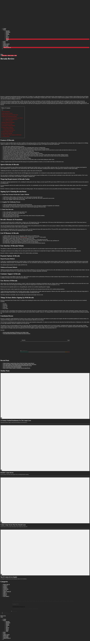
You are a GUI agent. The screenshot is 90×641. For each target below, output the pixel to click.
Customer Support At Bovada (8, 131)
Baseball (7, 30)
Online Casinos (6, 43)
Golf (7, 35)
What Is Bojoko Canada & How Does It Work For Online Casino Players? (18, 363)
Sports (4, 29)
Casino (4, 28)
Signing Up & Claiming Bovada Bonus (9, 116)
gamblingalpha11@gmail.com (18, 606)
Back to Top (3, 615)
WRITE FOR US (7, 47)
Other (7, 40)
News (4, 42)
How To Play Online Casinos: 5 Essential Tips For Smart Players (16, 368)
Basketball (8, 32)
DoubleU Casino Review (7, 472)
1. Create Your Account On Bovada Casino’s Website (13, 117)
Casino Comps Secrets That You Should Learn (13, 525)
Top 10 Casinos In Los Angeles (9, 577)
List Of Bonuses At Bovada (7, 124)
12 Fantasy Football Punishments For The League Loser (16, 420)
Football (7, 34)
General (5, 589)
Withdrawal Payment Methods (9, 130)
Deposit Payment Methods (9, 128)
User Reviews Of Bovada (8, 133)
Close (2, 616)
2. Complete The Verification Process (11, 119)
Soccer (7, 38)
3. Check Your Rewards (8, 120)
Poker (4, 41)
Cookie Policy (5, 612)
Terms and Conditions (6, 613)
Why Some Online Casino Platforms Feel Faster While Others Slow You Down (19, 364)
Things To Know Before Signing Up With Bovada (12, 134)
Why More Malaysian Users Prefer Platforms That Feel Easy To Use (17, 365)
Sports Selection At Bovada (7, 113)
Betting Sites (5, 45)
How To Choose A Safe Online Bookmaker (12, 366)
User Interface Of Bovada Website (8, 125)
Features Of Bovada (6, 111)
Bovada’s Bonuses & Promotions (8, 122)
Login (68, 340)
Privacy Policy (14, 611)
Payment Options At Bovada (7, 127)
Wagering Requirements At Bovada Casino (10, 114)
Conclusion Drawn (6, 136)
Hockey (7, 36)
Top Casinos (5, 46)
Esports (7, 33)
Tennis (7, 39)
